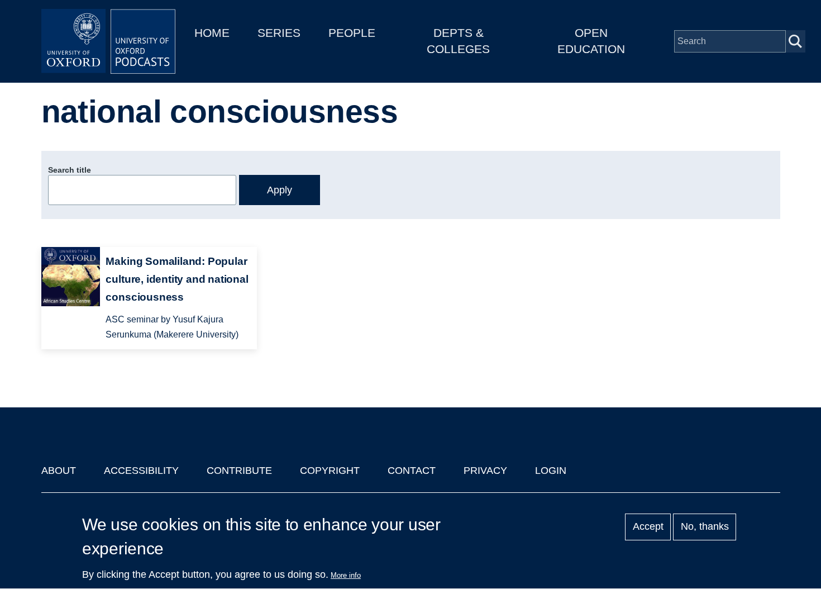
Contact (412, 470)
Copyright (330, 470)
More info (346, 575)
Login (550, 470)
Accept (648, 527)
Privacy (485, 470)
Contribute (239, 470)
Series (278, 32)
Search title (69, 169)
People (351, 32)
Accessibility (141, 470)
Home (212, 32)
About (58, 470)
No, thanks (705, 527)
